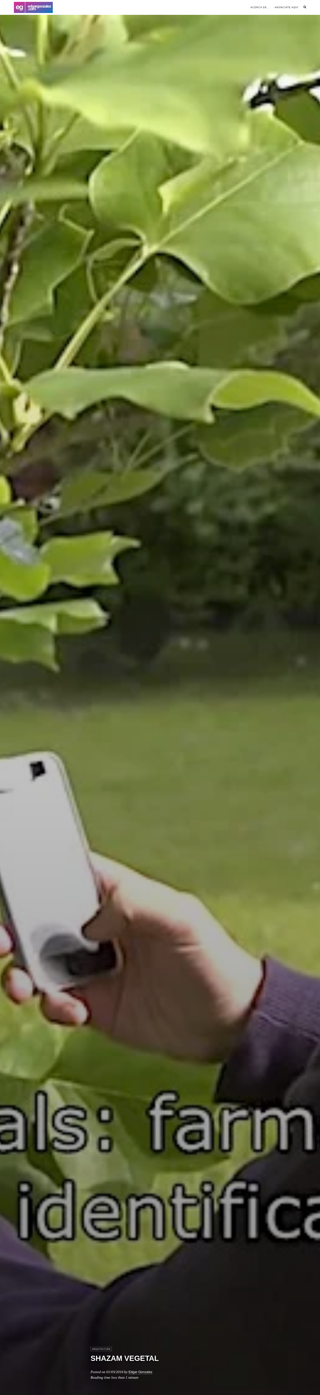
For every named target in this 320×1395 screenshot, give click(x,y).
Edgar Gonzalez (140, 1371)
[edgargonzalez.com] (33, 7)
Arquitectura (101, 1349)
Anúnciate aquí (286, 7)
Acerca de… (260, 7)
